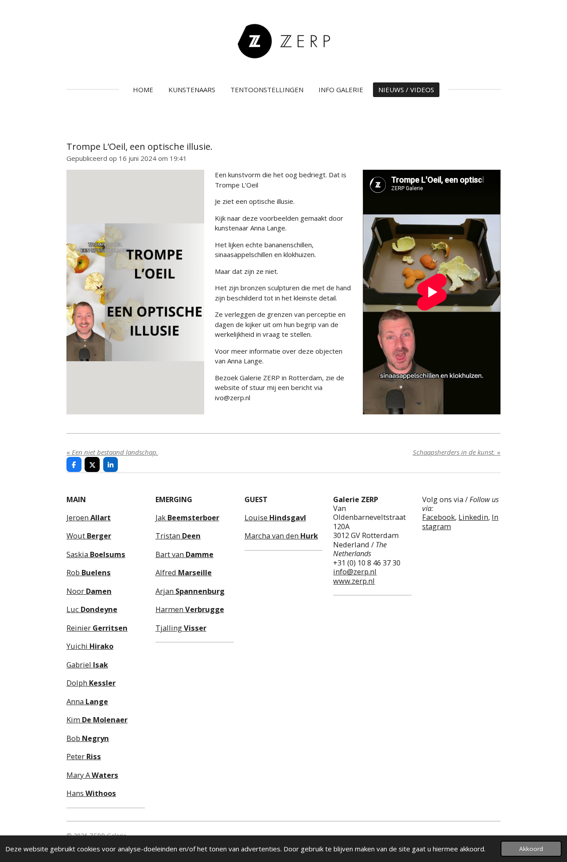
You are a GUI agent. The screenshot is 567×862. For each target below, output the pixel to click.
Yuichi (89, 646)
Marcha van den (281, 535)
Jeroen (88, 517)
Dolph (91, 683)
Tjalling (180, 628)
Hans (91, 793)
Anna (87, 701)
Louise (275, 517)
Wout (88, 535)
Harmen (189, 609)
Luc (91, 609)
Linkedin (473, 517)
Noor (89, 591)
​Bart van (184, 554)
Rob (88, 572)
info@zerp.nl (355, 571)
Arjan (190, 591)
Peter (83, 756)
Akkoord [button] (531, 849)
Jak (187, 517)
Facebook (438, 517)
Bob (87, 738)
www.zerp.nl (354, 581)
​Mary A (92, 775)
